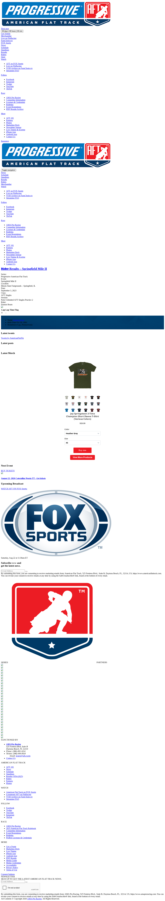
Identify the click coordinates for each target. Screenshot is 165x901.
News (3, 45)
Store (3, 57)
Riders (3, 54)
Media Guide (11, 860)
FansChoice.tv (7, 41)
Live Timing (11, 851)
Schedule (5, 47)
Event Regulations (13, 107)
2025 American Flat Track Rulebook (21, 828)
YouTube (10, 86)
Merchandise (6, 36)
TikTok (9, 89)
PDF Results (11, 858)
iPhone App (11, 132)
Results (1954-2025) (14, 776)
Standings (5, 50)
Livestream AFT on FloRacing (18, 794)
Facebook (10, 79)
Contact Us (10, 137)
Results (4, 52)
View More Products (82, 457)
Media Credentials (13, 863)
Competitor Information (15, 100)
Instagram (10, 82)
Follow (4, 75)
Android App (11, 134)
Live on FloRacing (8, 38)
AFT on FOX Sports (14, 64)
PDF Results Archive (14, 109)
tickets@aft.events (23, 756)
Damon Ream (18, 320)
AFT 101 (10, 118)
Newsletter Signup (13, 127)
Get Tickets (5, 34)
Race (3, 93)
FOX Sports (6, 43)
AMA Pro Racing (13, 97)
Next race (5, 28)
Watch (3, 59)
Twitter (9, 84)
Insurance (5, 141)
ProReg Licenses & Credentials (19, 838)
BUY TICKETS (8, 471)
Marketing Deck (12, 125)
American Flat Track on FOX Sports (21, 792)
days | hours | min (12, 31)
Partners (9, 120)
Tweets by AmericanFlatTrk (12, 338)
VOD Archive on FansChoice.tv (19, 68)
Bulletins (9, 104)
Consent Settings (8, 874)
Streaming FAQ (12, 71)
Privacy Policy (12, 867)
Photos (9, 123)
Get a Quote (11, 846)
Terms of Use (11, 870)
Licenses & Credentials (15, 102)
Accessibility (11, 865)
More (3, 114)
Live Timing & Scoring (15, 130)
